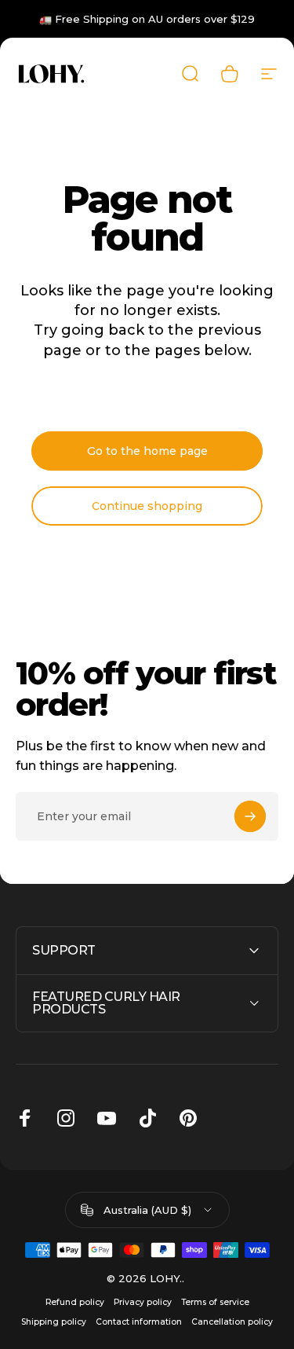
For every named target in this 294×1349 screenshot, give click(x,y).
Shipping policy (53, 1322)
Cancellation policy (232, 1322)
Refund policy (74, 1302)
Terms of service (215, 1302)
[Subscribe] (250, 816)
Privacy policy (143, 1302)
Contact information (139, 1322)
